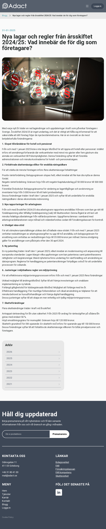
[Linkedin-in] (59, 492)
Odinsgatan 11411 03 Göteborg (10, 464)
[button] (87, 6)
